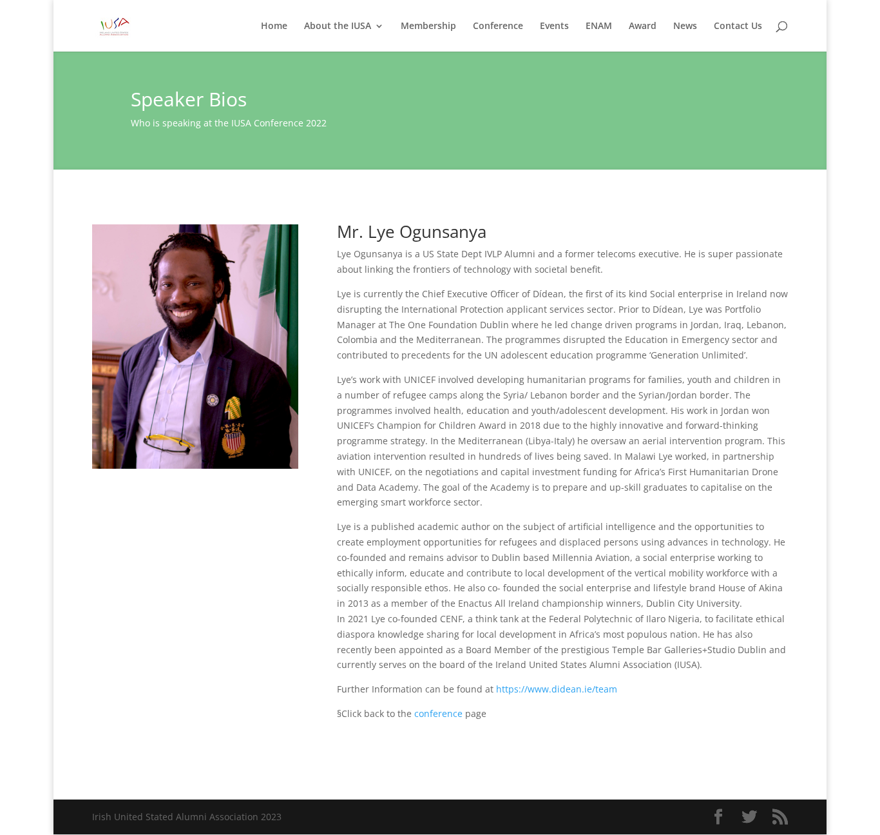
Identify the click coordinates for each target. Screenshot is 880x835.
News (685, 26)
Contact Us (738, 26)
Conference (498, 26)
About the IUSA (337, 26)
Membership (428, 26)
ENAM (599, 26)
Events (554, 26)
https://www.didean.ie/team (556, 689)
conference (438, 713)
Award (642, 26)
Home (274, 26)
